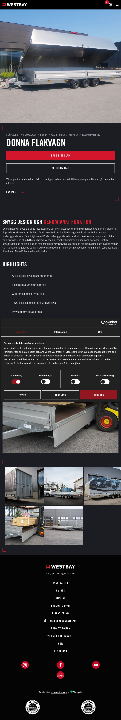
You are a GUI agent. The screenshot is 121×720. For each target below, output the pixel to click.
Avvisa (22, 394)
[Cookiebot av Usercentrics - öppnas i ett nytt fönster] (103, 322)
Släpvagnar (12, 134)
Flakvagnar (29, 134)
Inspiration (60, 583)
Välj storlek (58, 134)
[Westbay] (15, 5)
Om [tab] (100, 332)
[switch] (45, 381)
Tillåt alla (99, 394)
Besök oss (60, 651)
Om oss (60, 590)
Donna (43, 134)
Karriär (60, 598)
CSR (60, 643)
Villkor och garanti (60, 636)
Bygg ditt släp (60, 155)
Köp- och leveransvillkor (61, 620)
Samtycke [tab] (21, 332)
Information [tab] (60, 332)
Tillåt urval (60, 394)
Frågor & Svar (60, 605)
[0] (110, 5)
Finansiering (60, 613)
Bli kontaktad (60, 168)
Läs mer (11, 192)
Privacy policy (60, 628)
